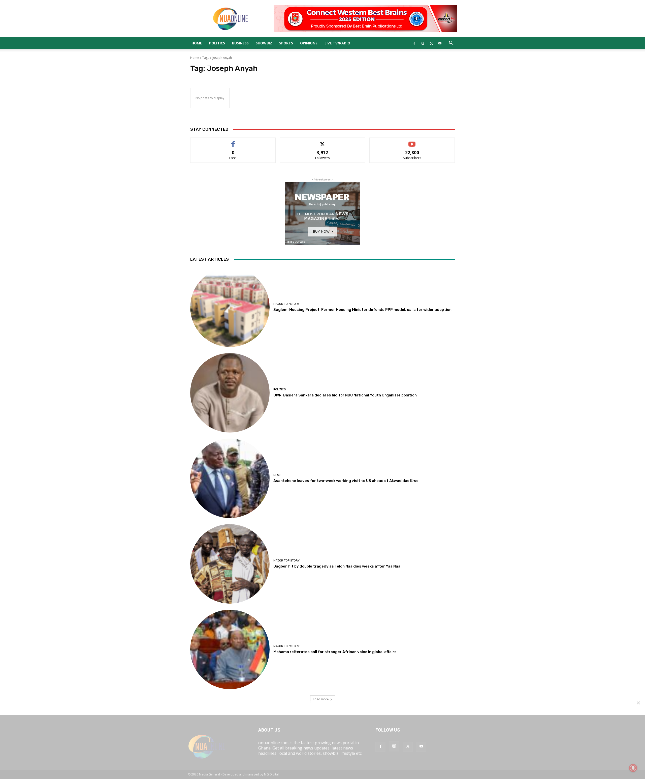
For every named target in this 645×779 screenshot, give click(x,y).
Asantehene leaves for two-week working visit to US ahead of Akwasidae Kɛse (345, 480)
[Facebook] (414, 43)
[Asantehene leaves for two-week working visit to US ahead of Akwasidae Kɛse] (230, 478)
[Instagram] (423, 43)
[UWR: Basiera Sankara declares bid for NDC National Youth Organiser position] (230, 393)
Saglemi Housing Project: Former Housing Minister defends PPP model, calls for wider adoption (362, 309)
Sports (286, 43)
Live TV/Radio (337, 43)
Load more (321, 699)
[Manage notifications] (633, 768)
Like (233, 141)
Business (240, 43)
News (277, 475)
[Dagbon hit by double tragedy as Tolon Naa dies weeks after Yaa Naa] (230, 564)
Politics (217, 43)
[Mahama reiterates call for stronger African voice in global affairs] (230, 649)
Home (196, 43)
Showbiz (264, 43)
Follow (323, 141)
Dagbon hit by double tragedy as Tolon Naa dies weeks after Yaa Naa (336, 566)
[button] (451, 43)
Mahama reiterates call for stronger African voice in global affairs (335, 652)
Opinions (308, 43)
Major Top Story (286, 304)
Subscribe (412, 141)
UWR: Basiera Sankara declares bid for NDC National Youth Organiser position (345, 395)
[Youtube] (440, 43)
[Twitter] (431, 43)
